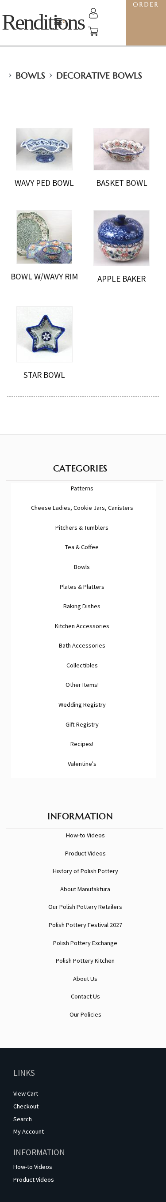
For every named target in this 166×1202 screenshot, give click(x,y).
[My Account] (93, 14)
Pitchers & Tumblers (81, 527)
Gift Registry (82, 724)
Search (22, 1119)
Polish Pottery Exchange (85, 943)
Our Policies (85, 1014)
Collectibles (82, 665)
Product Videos (85, 853)
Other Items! (82, 685)
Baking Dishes (81, 606)
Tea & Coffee (82, 547)
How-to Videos (85, 835)
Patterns (82, 488)
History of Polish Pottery (85, 871)
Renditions (43, 22)
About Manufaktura (85, 889)
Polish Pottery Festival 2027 (85, 925)
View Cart (25, 1093)
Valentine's (82, 764)
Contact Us (85, 996)
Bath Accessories (82, 645)
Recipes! (81, 744)
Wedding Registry (82, 704)
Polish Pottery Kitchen (85, 961)
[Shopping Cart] (93, 32)
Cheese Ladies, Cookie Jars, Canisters (82, 508)
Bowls (30, 75)
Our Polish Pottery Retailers (85, 907)
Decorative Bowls (99, 75)
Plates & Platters (82, 587)
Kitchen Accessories (82, 626)
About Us (85, 979)
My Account (28, 1131)
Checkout (26, 1106)
